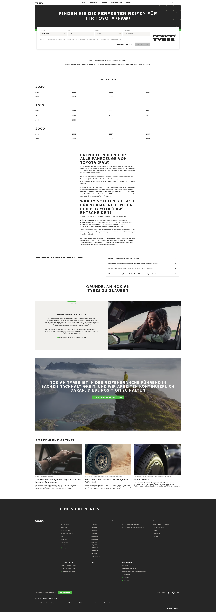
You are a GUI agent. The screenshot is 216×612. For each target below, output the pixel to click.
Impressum (156, 533)
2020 (102, 79)
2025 (74, 92)
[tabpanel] (95, 37)
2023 (148, 92)
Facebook (127, 577)
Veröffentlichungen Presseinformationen (134, 571)
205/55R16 (94, 536)
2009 (37, 134)
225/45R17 (94, 548)
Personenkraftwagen (67, 533)
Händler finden (116, 2)
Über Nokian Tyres (158, 527)
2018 (74, 111)
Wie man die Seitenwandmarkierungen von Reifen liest (107, 480)
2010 (108, 79)
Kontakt (155, 536)
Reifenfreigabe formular (129, 568)
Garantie (93, 2)
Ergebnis (144, 44)
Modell (97, 30)
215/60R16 (94, 554)
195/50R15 (94, 530)
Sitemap (97, 603)
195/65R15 (94, 533)
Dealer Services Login (68, 571)
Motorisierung (126, 30)
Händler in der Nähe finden (68, 565)
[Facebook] (168, 592)
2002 (148, 139)
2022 (37, 97)
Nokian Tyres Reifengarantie (130, 524)
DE (172, 3)
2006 (148, 134)
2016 (147, 111)
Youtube (126, 580)
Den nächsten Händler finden (109, 397)
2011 (37, 120)
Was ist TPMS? (141, 479)
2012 (147, 115)
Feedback (125, 565)
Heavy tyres (65, 548)
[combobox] (53, 34)
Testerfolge (64, 545)
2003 (111, 139)
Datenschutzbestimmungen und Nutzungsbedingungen (77, 603)
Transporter (64, 539)
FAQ (92, 562)
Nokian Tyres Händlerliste (68, 568)
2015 (37, 115)
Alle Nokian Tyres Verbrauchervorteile (72, 337)
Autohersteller (65, 542)
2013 (110, 115)
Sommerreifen (65, 524)
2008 (74, 134)
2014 (74, 115)
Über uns (104, 2)
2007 (111, 134)
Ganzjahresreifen (66, 530)
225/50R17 (94, 551)
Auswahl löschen (124, 44)
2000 (114, 79)
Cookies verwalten (106, 603)
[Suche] (178, 2)
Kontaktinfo (127, 562)
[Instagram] (173, 592)
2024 (111, 92)
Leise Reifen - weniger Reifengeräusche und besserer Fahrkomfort (58, 480)
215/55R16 (94, 542)
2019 (37, 111)
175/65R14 (94, 524)
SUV (62, 536)
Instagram (127, 574)
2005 (37, 139)
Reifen (84, 2)
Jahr (69, 30)
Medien (155, 530)
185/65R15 (94, 527)
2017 (110, 111)
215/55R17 (94, 545)
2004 (74, 139)
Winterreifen (64, 527)
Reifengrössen (95, 556)
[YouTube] (178, 592)
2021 (74, 97)
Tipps (128, 2)
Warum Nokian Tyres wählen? (161, 524)
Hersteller (42, 30)
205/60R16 (94, 539)
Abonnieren (65, 592)
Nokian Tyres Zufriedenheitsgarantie (133, 527)
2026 (37, 92)
